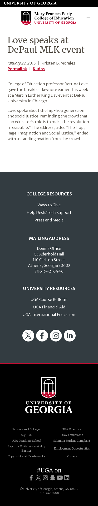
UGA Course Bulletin (49, 299)
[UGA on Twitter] (38, 477)
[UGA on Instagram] (45, 477)
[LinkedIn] (70, 340)
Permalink (17, 68)
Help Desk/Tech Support (49, 212)
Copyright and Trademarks (26, 456)
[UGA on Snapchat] (52, 477)
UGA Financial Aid (49, 307)
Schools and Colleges (26, 429)
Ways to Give (49, 205)
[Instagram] (56, 340)
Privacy (72, 456)
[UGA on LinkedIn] (66, 477)
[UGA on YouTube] (59, 477)
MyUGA (26, 435)
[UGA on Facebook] (31, 477)
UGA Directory (72, 429)
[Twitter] (28, 340)
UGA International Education (49, 314)
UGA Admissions (72, 435)
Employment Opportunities (72, 448)
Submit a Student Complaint (71, 440)
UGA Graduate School (26, 440)
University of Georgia (49, 395)
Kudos (39, 68)
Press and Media (49, 220)
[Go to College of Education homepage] (49, 24)
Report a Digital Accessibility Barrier (26, 448)
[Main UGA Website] (30, 3)
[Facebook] (42, 340)
